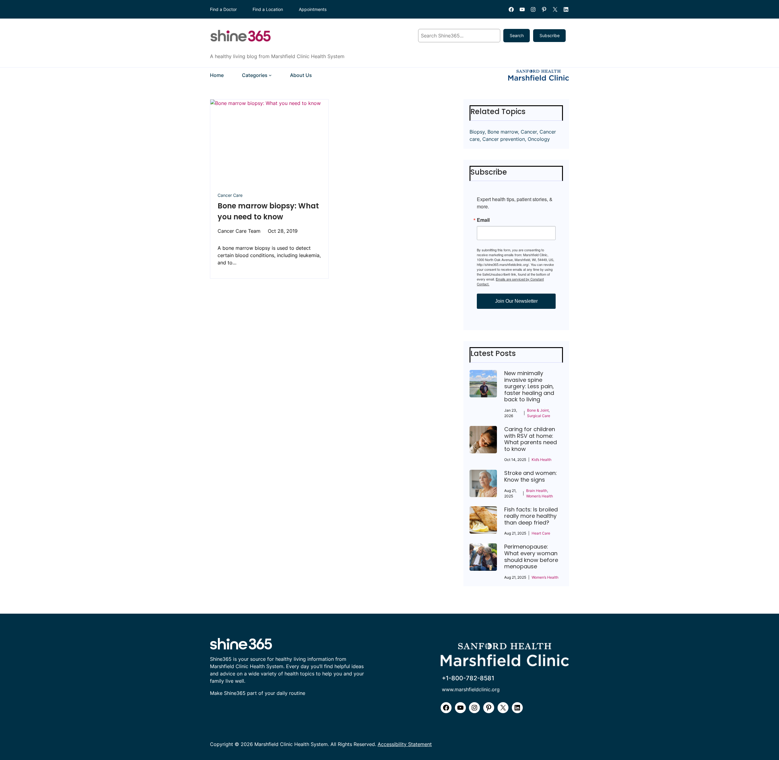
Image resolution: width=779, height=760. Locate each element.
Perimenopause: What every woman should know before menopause (531, 556)
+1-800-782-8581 (468, 678)
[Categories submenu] (270, 75)
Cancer (529, 132)
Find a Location (268, 9)
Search (517, 35)
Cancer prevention (503, 139)
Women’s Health (539, 496)
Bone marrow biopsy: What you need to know (268, 211)
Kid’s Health (541, 459)
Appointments (313, 9)
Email (483, 220)
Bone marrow (502, 132)
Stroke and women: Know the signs (530, 476)
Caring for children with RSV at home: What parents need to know (530, 439)
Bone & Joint (538, 410)
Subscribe (550, 35)
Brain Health (536, 490)
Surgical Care (538, 415)
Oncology (539, 139)
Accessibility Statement (405, 744)
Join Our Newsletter (516, 301)
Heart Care (541, 533)
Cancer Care (230, 195)
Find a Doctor (223, 9)
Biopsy (477, 132)
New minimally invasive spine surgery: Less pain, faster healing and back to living (529, 386)
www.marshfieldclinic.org (471, 689)
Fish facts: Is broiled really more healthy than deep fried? (531, 516)
